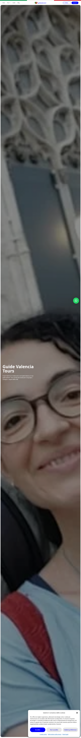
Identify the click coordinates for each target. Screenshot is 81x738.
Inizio (4, 2)
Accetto (37, 730)
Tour (8, 2)
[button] (77, 713)
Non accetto (54, 730)
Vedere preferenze (70, 730)
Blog (19, 2)
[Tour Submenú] (9, 2)
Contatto (75, 2)
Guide (14, 2)
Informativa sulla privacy (54, 734)
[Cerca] (67, 3)
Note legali (65, 734)
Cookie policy (43, 734)
